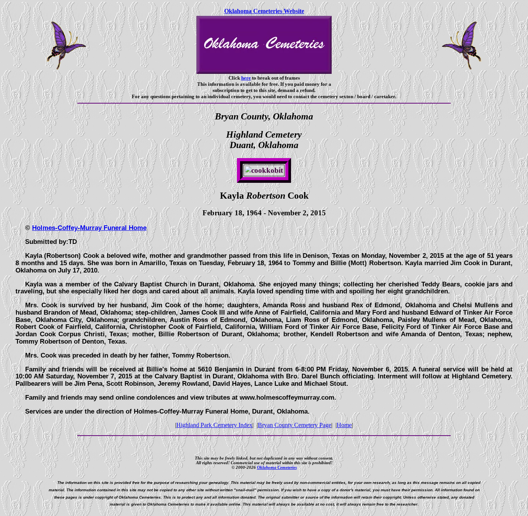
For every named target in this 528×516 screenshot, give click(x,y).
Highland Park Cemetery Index (214, 425)
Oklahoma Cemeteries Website (264, 11)
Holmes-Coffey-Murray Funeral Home (89, 228)
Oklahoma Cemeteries (277, 467)
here (246, 78)
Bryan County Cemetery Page (294, 425)
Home (344, 425)
